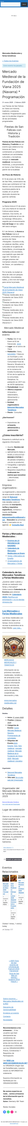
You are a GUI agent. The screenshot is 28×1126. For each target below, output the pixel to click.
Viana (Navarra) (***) (8, 847)
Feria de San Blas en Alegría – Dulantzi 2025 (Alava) (14, 977)
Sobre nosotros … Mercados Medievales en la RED (13, 1001)
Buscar (2, 1)
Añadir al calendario (14, 859)
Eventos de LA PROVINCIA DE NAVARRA (13, 543)
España (10, 745)
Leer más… (17, 628)
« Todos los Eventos (10, 61)
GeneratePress (14, 1123)
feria (15, 745)
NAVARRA (11, 354)
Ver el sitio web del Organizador (11, 804)
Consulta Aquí (18, 525)
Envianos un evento (11, 1013)
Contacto (6, 1016)
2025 (19, 344)
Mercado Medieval (14, 730)
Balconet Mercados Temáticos (10, 802)
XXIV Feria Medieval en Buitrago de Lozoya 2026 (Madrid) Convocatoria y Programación (13, 896)
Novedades (7, 1020)
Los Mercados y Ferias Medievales (12, 612)
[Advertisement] (14, 35)
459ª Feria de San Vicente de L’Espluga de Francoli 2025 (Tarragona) (13, 966)
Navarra (10, 733)
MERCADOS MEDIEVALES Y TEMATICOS (10, 662)
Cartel (16, 728)
